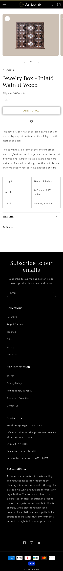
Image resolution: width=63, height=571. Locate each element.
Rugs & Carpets (15, 324)
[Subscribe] (52, 293)
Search (10, 375)
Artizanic (35, 569)
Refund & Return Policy (19, 391)
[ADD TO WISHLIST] (31, 121)
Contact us (12, 405)
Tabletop (11, 332)
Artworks (12, 354)
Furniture (12, 317)
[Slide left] (24, 62)
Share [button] (9, 227)
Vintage (11, 347)
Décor (10, 339)
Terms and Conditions (19, 398)
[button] (4, 4)
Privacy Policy (14, 383)
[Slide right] (39, 62)
